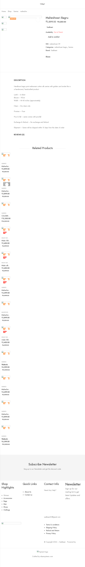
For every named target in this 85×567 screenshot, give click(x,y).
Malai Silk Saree (7, 240)
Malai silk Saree (7, 238)
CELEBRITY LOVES (9, 216)
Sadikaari (50, 27)
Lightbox (38, 20)
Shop (10, 11)
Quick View (6, 159)
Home (4, 11)
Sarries (16, 11)
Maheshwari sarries (9, 290)
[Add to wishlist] (6, 156)
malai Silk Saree (7, 339)
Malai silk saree (7, 265)
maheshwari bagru (24, 11)
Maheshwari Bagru (8, 166)
